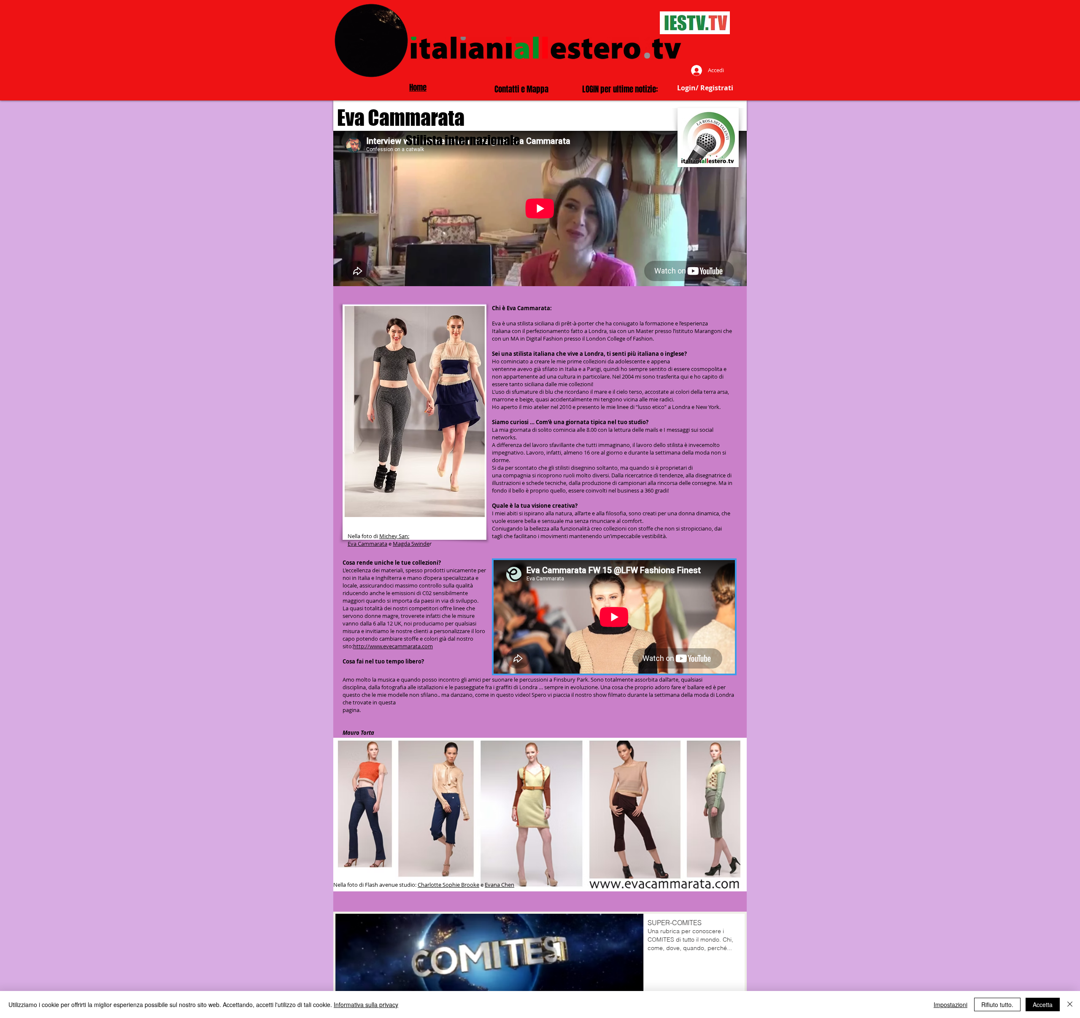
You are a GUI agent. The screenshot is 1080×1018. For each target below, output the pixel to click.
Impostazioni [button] (950, 1004)
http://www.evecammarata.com (393, 646)
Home (418, 87)
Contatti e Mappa (521, 89)
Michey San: (394, 536)
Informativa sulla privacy (366, 1004)
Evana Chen (499, 884)
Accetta (1043, 1004)
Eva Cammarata (367, 543)
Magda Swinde (411, 543)
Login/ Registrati (705, 87)
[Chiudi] (1070, 1004)
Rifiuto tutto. (997, 1004)
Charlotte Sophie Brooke (448, 884)
